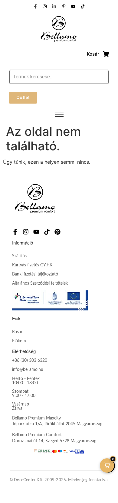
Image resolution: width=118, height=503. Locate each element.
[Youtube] (73, 6)
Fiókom (19, 341)
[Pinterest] (57, 232)
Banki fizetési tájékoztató (35, 274)
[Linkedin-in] (54, 6)
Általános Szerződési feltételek (40, 283)
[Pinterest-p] (64, 6)
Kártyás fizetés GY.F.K (32, 265)
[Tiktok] (82, 6)
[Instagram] (44, 6)
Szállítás (19, 256)
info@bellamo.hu (27, 370)
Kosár (17, 332)
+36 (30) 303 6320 (29, 360)
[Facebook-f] (35, 6)
